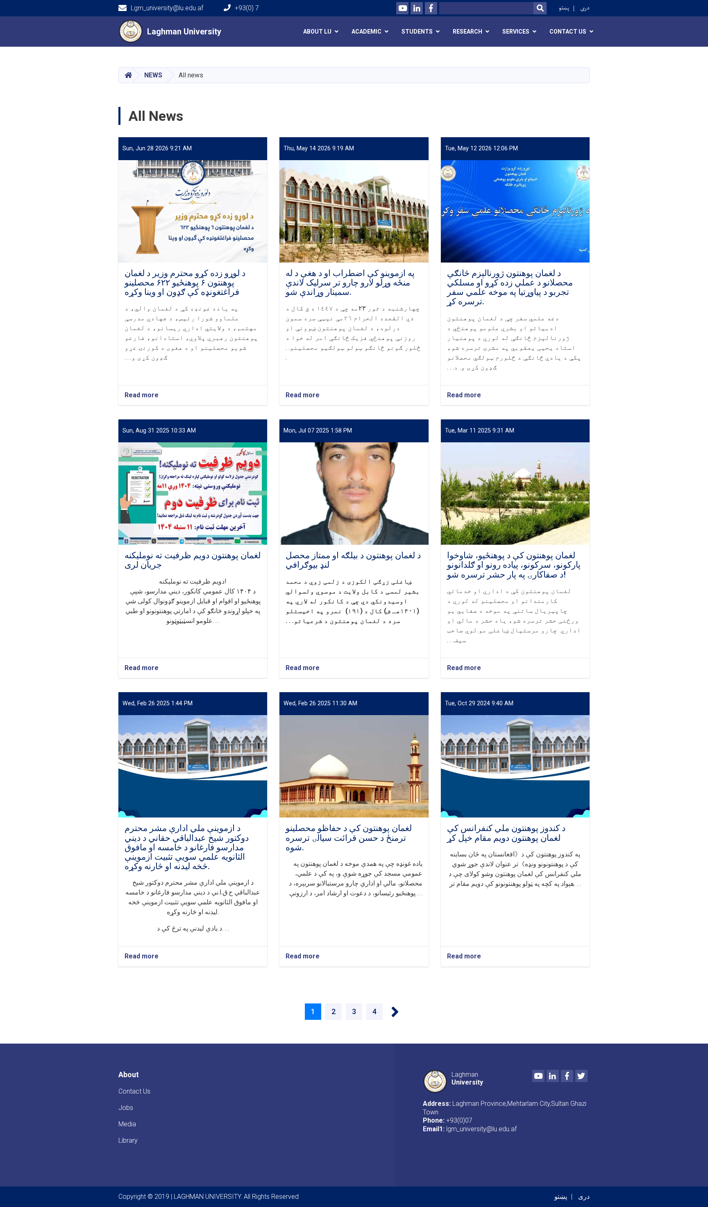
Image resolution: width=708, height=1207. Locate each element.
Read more (142, 395)
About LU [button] (317, 31)
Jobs (125, 1108)
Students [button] (417, 31)
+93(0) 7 (247, 8)
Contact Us (134, 1091)
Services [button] (515, 31)
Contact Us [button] (567, 31)
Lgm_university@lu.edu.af (167, 8)
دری (585, 8)
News (153, 75)
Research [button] (467, 31)
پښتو (564, 8)
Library (128, 1140)
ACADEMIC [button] (366, 31)
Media (127, 1124)
